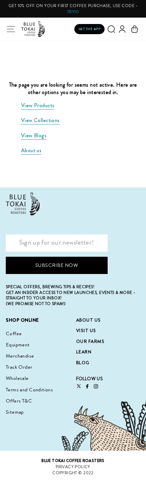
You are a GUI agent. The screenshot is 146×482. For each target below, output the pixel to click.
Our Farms (90, 341)
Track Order (19, 367)
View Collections (40, 120)
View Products (37, 105)
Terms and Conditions (29, 389)
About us (31, 150)
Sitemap (15, 412)
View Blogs (34, 135)
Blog (82, 362)
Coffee (14, 333)
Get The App (89, 28)
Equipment (18, 344)
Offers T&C (19, 401)
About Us (88, 320)
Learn (84, 351)
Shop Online (22, 320)
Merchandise (20, 356)
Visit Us (86, 330)
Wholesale (17, 378)
